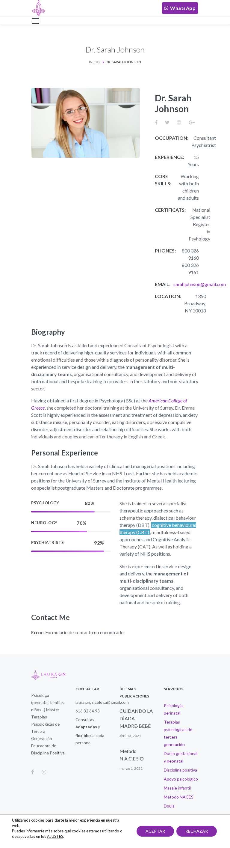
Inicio (94, 62)
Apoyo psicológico (181, 778)
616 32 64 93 (87, 710)
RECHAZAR (196, 831)
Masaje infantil (177, 787)
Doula (169, 805)
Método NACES (178, 796)
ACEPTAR (155, 831)
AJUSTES (55, 836)
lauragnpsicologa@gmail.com (102, 702)
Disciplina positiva (180, 769)
